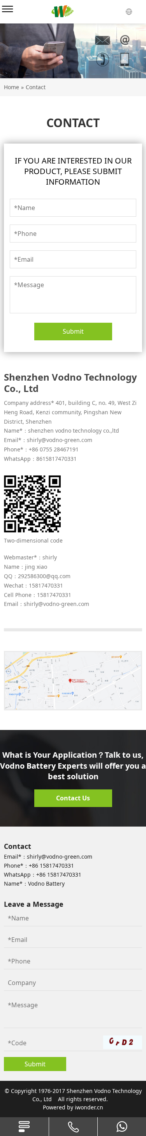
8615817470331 (56, 458)
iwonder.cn (89, 1107)
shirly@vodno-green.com (59, 440)
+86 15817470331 (51, 865)
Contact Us (73, 798)
